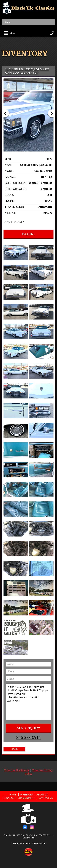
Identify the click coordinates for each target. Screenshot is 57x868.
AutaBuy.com (40, 843)
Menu (12, 32)
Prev (5, 113)
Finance (9, 797)
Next (52, 113)
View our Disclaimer (16, 770)
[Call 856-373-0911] (52, 33)
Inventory (26, 794)
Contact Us (45, 797)
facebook (25, 827)
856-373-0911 (28, 737)
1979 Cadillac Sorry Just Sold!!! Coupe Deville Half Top (27, 70)
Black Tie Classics (29, 835)
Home (12, 794)
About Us (42, 794)
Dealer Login (28, 837)
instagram (32, 827)
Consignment (26, 797)
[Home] (28, 7)
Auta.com (27, 843)
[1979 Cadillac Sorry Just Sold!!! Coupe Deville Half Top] (16, 252)
